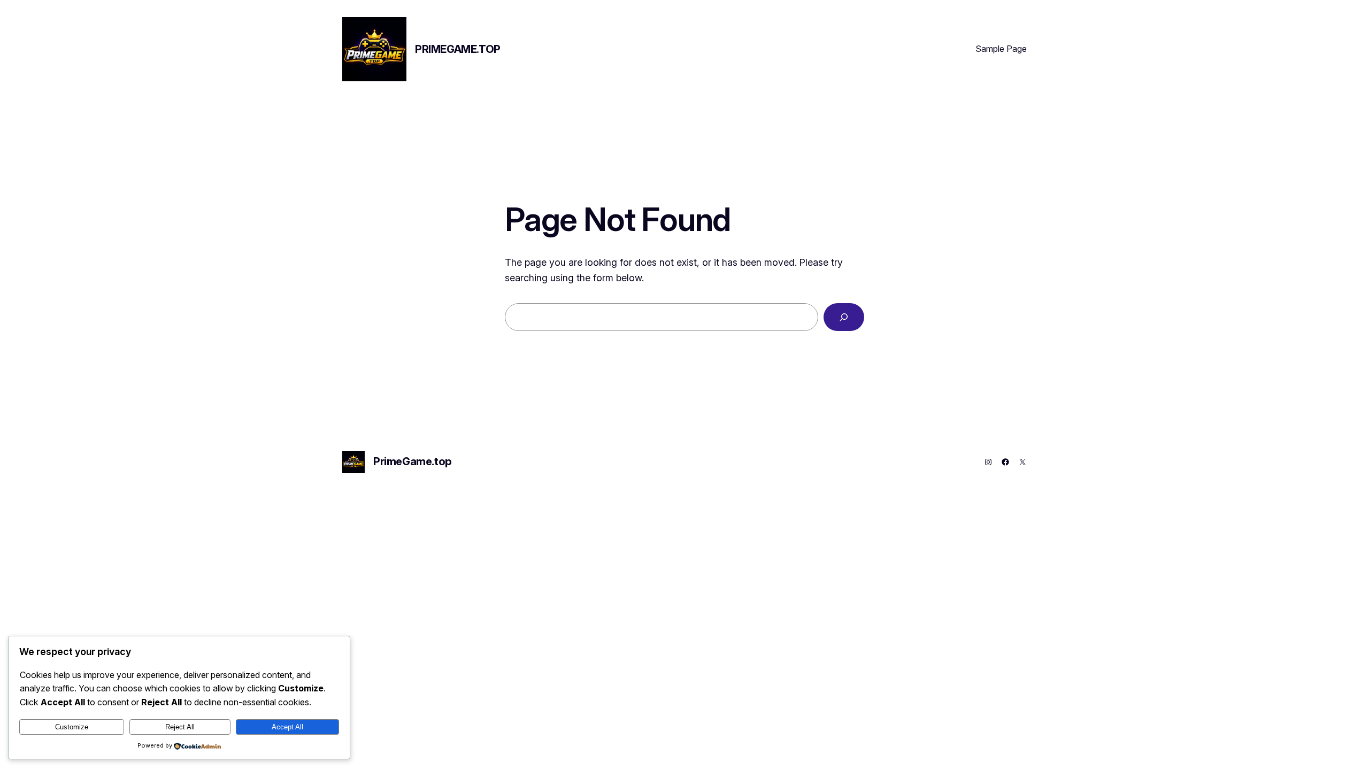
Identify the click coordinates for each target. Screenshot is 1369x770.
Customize (71, 727)
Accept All (287, 727)
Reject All (180, 727)
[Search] (844, 317)
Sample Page (1001, 48)
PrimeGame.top (458, 49)
